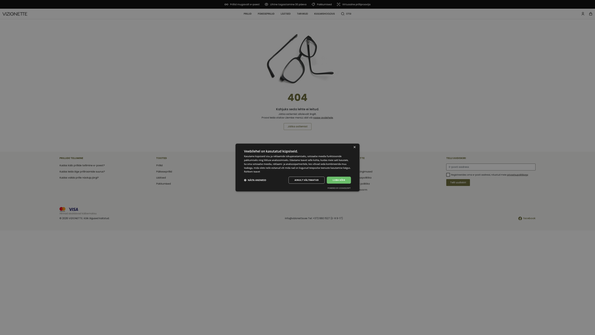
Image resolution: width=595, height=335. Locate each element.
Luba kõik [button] (339, 180)
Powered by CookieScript (339, 188)
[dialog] (297, 167)
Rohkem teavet (252, 171)
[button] (255, 180)
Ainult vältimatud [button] (307, 180)
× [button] (354, 147)
